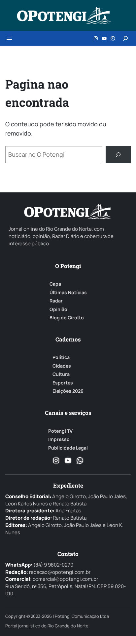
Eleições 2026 (68, 391)
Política (61, 357)
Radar (56, 301)
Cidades (61, 366)
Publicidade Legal (68, 448)
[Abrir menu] (9, 38)
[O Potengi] (64, 15)
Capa (55, 284)
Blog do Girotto (67, 318)
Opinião (58, 309)
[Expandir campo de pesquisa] (125, 38)
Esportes (62, 383)
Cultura (61, 374)
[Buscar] (118, 154)
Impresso (59, 439)
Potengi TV (60, 431)
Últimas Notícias (68, 293)
